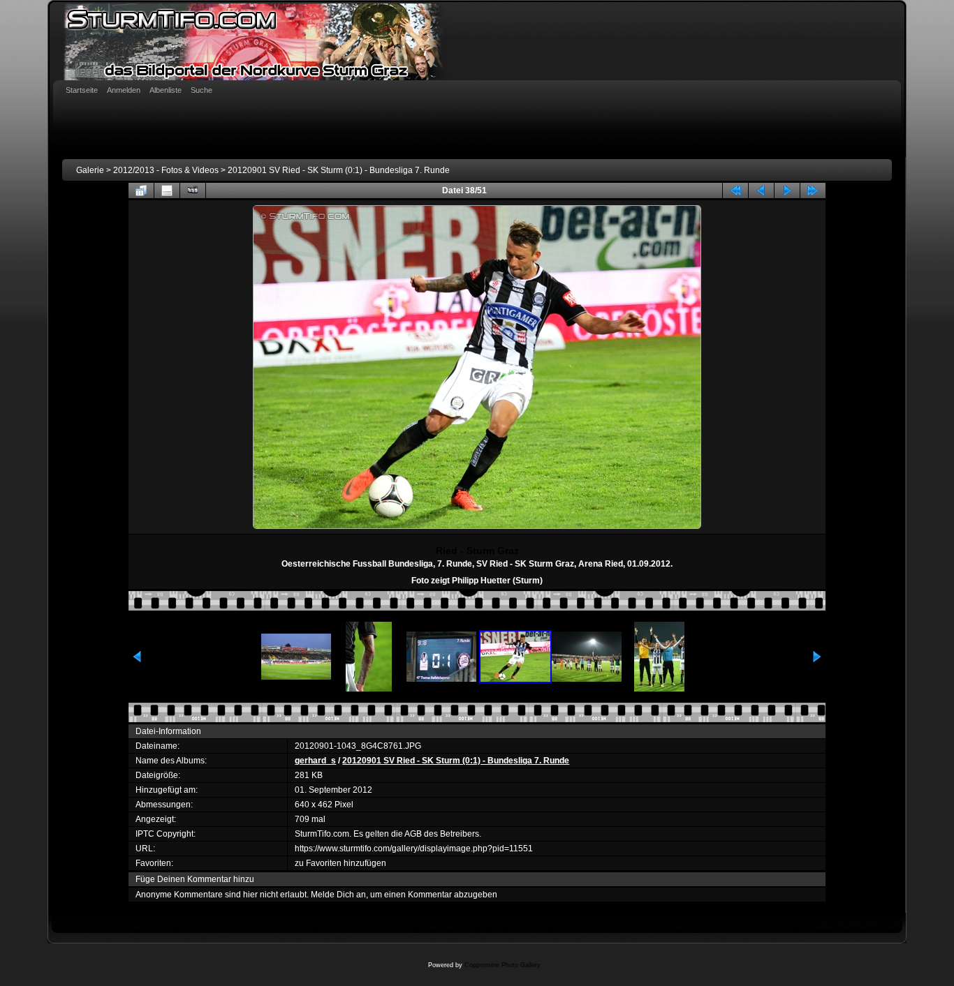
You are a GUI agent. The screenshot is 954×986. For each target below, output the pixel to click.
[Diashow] (192, 190)
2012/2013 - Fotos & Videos (166, 170)
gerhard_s (315, 760)
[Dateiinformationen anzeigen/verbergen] (166, 190)
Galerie (90, 170)
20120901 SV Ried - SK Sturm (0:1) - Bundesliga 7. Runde (339, 170)
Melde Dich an (338, 894)
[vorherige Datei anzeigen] (761, 190)
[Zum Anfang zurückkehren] (735, 190)
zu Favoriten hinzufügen (340, 863)
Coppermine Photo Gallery (502, 965)
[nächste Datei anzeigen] (787, 190)
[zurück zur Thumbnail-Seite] (141, 190)
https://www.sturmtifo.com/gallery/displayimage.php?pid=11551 (414, 848)
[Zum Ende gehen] (812, 190)
